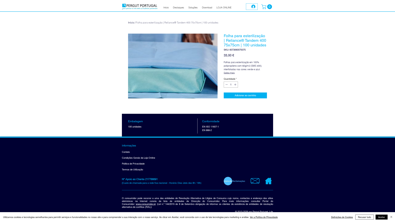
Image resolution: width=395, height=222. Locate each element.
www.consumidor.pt (146, 204)
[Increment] (235, 84)
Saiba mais (229, 72)
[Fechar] (391, 217)
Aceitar (381, 217)
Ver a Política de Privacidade (264, 217)
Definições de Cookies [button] (342, 217)
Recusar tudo (364, 217)
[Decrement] (226, 84)
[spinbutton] (230, 84)
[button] (267, 6)
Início (131, 22)
